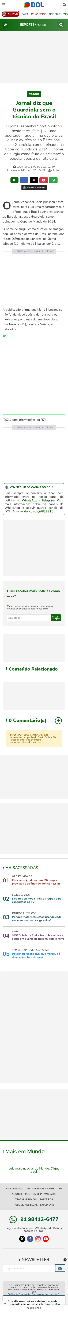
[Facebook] (30, 1239)
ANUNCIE (17, 1194)
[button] (38, 14)
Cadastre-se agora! (56, 618)
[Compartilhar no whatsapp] (53, 180)
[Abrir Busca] (64, 4)
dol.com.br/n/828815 (38, 511)
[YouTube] (46, 1239)
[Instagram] (38, 1239)
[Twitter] (22, 1239)
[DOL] (34, 4)
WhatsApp (29, 500)
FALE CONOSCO (14, 1188)
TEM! (59, 1188)
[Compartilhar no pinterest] (43, 180)
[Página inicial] (5, 24)
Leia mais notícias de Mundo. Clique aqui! (34, 1170)
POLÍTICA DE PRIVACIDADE (40, 1194)
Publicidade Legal (25, 1205)
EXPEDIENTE (47, 1205)
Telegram (48, 500)
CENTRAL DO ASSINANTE (40, 1188)
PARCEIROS (46, 1199)
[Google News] (34, 187)
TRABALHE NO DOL (26, 1199)
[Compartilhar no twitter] (34, 180)
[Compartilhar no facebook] (24, 180)
